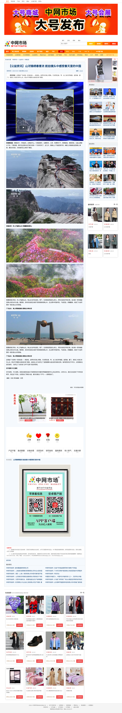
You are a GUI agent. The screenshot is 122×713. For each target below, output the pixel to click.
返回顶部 (8, 560)
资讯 (23, 1)
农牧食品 (79, 55)
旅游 (47, 51)
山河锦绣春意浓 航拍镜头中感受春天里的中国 (26, 459)
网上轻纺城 (15, 51)
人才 (91, 55)
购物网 (24, 51)
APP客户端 (99, 51)
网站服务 (83, 705)
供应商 (13, 1)
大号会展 (53, 707)
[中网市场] (16, 44)
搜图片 (91, 43)
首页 (7, 1)
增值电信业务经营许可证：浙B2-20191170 (61, 709)
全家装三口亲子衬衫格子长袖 (73, 655)
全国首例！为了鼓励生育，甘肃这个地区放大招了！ (95, 184)
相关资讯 (9, 564)
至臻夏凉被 (69, 690)
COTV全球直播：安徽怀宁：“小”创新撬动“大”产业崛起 (95, 98)
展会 (27, 1)
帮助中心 (76, 705)
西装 (89, 253)
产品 (18, 1)
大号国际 (68, 707)
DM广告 (86, 51)
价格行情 (34, 1)
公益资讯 (21, 59)
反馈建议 (91, 705)
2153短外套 (107, 227)
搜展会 (114, 43)
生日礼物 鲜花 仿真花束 (12, 619)
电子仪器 (72, 55)
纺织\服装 (51, 55)
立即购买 (19, 625)
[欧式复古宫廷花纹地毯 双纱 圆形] (114, 81)
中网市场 (14, 59)
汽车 (53, 51)
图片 (63, 40)
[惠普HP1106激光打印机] (114, 70)
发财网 (32, 51)
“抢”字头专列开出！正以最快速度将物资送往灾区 (95, 125)
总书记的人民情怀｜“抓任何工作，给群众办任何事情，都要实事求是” (95, 138)
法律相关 (61, 705)
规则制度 (68, 705)
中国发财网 (9, 55)
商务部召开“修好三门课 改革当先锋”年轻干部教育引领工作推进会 (109, 125)
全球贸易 (17, 55)
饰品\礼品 (43, 55)
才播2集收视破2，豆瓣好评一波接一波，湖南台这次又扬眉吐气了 (109, 184)
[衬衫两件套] (114, 65)
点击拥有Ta (28, 420)
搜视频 (99, 43)
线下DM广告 (110, 55)
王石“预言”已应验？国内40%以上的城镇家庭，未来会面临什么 (95, 197)
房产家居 (39, 51)
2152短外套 (107, 253)
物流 (86, 55)
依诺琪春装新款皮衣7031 (12, 655)
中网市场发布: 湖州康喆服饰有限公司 (17, 568)
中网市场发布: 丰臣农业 (52, 573)
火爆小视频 (76, 707)
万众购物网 (26, 55)
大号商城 (60, 707)
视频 (74, 40)
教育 (96, 55)
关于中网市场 (52, 705)
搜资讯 (106, 43)
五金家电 (34, 55)
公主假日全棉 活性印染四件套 (33, 690)
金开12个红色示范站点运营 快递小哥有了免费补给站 (109, 197)
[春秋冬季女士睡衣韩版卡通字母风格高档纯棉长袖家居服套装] (114, 75)
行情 (79, 51)
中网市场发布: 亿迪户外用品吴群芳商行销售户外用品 (61, 568)
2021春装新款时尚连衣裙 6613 (54, 690)
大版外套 (90, 227)
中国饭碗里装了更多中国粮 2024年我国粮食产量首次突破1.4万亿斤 (95, 111)
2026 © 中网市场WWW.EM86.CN (37, 705)
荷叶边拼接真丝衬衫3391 (52, 619)
